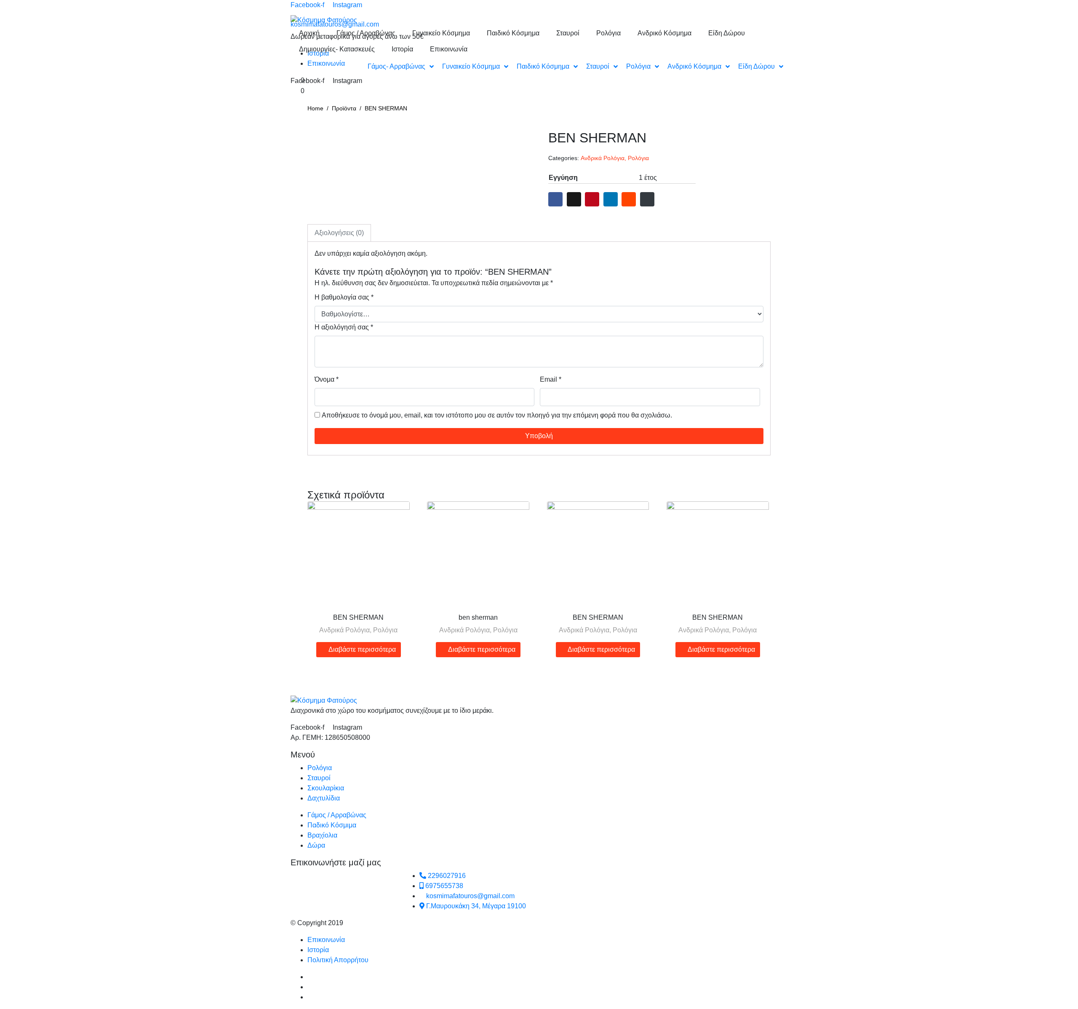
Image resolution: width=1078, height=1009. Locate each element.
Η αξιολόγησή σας (344, 327)
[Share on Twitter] (574, 199)
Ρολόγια (608, 33)
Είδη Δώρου (726, 33)
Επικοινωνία (448, 49)
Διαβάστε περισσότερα (362, 649)
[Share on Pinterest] (592, 199)
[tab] (339, 233)
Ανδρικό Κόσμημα (664, 33)
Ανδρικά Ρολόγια (602, 158)
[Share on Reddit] (629, 199)
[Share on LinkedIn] (610, 199)
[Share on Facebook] (555, 199)
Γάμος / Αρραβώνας (365, 33)
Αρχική (309, 33)
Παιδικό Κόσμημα (513, 33)
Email (550, 379)
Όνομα (327, 379)
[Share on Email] (647, 199)
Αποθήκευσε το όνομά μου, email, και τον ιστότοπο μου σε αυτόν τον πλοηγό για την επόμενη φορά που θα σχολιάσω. (497, 415)
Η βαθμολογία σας (344, 297)
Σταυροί (567, 33)
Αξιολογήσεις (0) (339, 232)
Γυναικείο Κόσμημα (441, 33)
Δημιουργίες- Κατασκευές (337, 49)
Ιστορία (402, 49)
